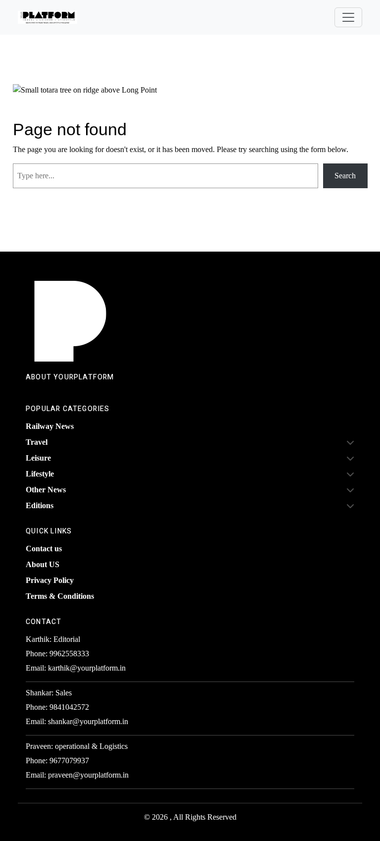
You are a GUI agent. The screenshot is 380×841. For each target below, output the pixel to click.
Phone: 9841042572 (57, 707)
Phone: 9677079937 (57, 760)
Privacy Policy (50, 580)
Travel (37, 442)
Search (345, 175)
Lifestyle (40, 474)
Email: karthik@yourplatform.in (76, 668)
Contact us (44, 548)
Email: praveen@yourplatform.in (77, 775)
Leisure (38, 458)
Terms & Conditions (60, 596)
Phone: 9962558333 (57, 653)
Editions (39, 505)
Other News (46, 489)
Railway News (50, 426)
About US (42, 564)
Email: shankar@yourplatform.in (77, 721)
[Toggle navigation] (348, 17)
